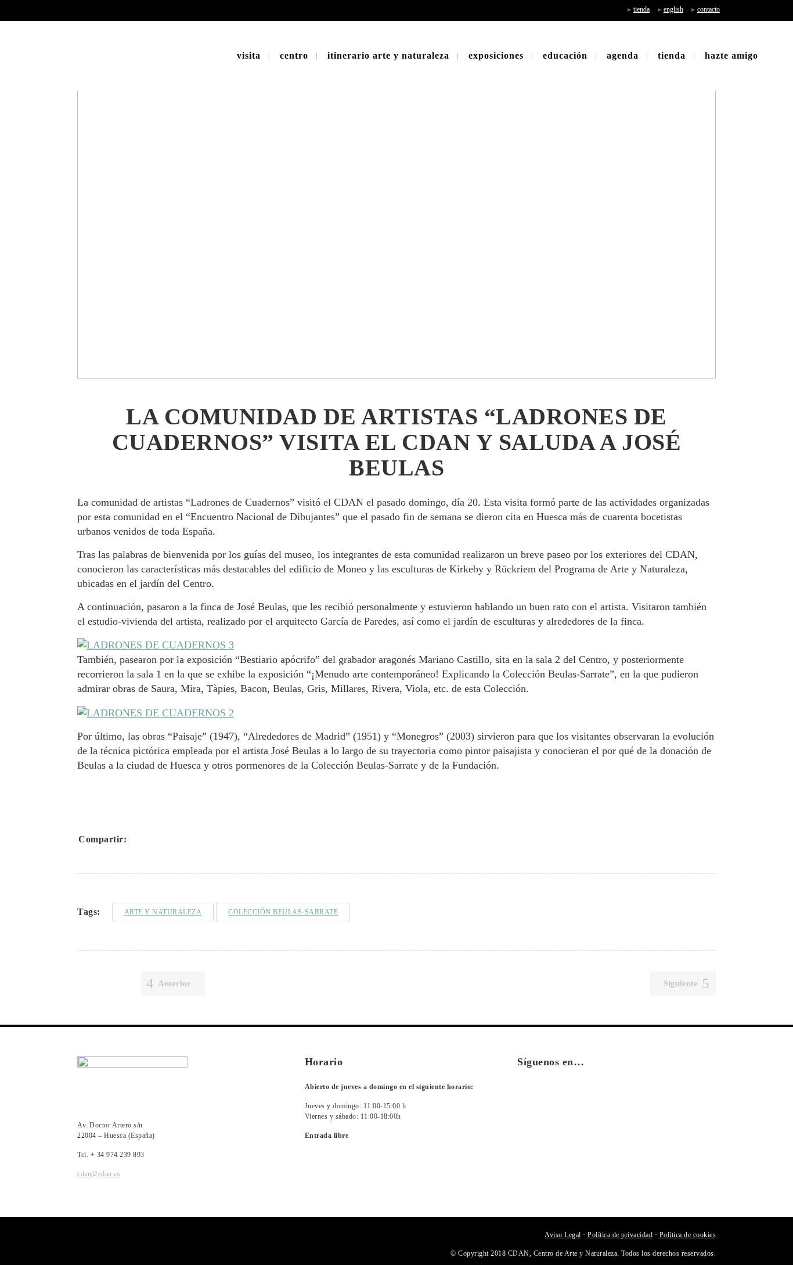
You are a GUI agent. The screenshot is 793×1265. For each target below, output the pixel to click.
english (673, 9)
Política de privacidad (620, 1235)
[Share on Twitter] (155, 838)
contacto (708, 9)
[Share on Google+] (170, 838)
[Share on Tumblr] (200, 838)
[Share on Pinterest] (215, 838)
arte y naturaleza (163, 912)
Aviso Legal (563, 1235)
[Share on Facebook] (140, 838)
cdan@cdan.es (98, 1174)
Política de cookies (687, 1235)
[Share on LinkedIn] (185, 838)
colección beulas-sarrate (283, 912)
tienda (641, 9)
